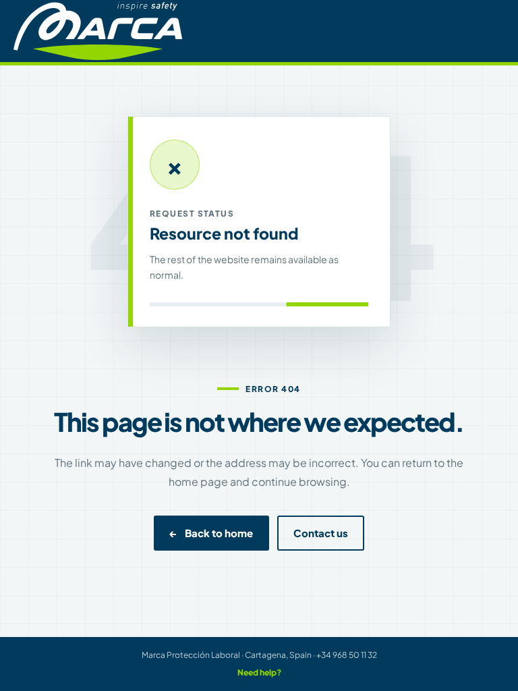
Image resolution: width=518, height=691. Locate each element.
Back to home (211, 533)
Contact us (320, 533)
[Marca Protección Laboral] (97, 30)
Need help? (259, 672)
